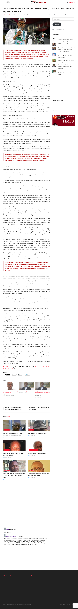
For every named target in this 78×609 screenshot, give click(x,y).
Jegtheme (29, 604)
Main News (62, 604)
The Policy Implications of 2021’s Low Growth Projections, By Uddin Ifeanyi (12, 434)
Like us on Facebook (57, 100)
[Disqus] (26, 505)
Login (69, 2)
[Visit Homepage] (38, 2)
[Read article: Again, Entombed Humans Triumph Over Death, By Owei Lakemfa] (39, 466)
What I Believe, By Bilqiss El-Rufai (66, 43)
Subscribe (56, 24)
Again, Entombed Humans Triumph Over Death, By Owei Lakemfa (38, 474)
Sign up (73, 2)
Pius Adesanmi (7, 367)
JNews (7, 604)
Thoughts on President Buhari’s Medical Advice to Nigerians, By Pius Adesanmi (42, 392)
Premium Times (7, 14)
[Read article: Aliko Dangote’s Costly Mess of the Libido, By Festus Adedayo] (14, 446)
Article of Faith (33, 450)
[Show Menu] (4, 2)
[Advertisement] (63, 87)
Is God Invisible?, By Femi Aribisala (36, 453)
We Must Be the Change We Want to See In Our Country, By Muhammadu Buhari (66, 72)
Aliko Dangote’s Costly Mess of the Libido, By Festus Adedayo (13, 454)
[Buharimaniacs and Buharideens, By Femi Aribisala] (10, 386)
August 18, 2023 (7, 437)
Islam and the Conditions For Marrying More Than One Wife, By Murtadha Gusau (66, 55)
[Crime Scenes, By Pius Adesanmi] (26, 386)
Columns (6, 429)
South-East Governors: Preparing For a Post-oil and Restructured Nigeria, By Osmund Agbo (14, 475)
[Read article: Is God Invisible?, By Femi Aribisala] (39, 446)
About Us (68, 604)
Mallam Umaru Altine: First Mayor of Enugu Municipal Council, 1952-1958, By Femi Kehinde (66, 49)
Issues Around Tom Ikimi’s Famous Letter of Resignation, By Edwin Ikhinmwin (66, 66)
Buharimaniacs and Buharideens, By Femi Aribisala (10, 391)
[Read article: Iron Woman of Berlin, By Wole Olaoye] (39, 425)
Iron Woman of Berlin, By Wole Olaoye (37, 433)
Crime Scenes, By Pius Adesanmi (26, 391)
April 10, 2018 (17, 14)
